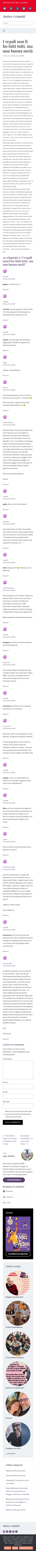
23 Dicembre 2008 (17, 56)
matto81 (5, 277)
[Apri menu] (4, 30)
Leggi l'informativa (26, 1548)
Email (5, 1092)
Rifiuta (15, 1548)
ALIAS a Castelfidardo (14, 1327)
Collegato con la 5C (13, 1448)
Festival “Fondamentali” (15, 1388)
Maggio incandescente (14, 1297)
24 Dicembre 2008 (9, 279)
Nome (6, 1082)
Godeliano (6, 521)
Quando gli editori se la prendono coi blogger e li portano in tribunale (18, 1491)
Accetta (7, 1548)
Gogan (5, 363)
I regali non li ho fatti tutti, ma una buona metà (18, 46)
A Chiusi (9, 1418)
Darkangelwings (8, 588)
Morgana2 (6, 662)
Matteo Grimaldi (14, 16)
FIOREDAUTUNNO (9, 867)
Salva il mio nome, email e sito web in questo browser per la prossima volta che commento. (18, 1114)
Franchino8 (6, 726)
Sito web (6, 1102)
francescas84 (7, 963)
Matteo (8, 1471)
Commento (8, 1059)
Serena (8, 1476)
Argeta (5, 839)
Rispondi (5, 289)
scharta (5, 388)
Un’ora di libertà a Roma (15, 1358)
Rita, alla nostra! (20, 1471)
